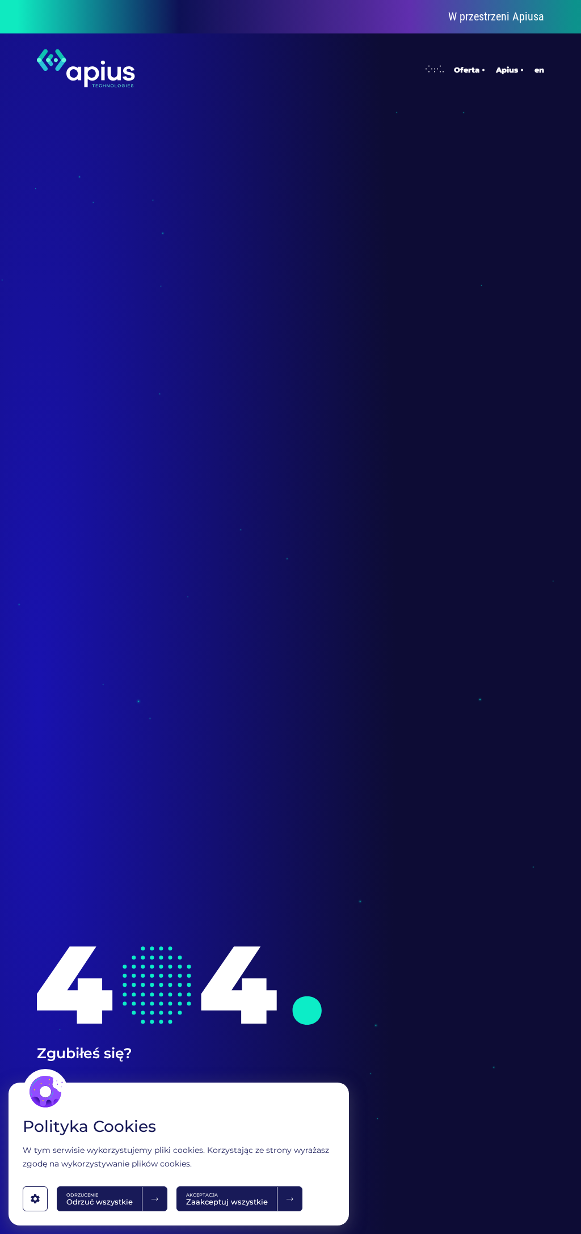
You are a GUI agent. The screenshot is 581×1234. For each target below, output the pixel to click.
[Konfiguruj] (35, 1198)
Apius (507, 69)
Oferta (466, 69)
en (539, 69)
